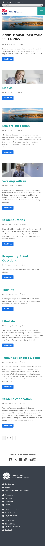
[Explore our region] (22, 115)
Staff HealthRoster (12, 527)
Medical (8, 88)
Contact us (19, 2)
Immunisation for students (21, 357)
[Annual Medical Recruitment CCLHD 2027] (22, 23)
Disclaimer (9, 498)
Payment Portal (11, 516)
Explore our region (16, 126)
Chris (21, 44)
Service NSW (10, 523)
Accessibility (10, 495)
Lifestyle (8, 321)
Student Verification (17, 399)
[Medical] (22, 77)
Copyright (9, 501)
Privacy (8, 505)
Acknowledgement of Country (17, 490)
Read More (8, 59)
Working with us (14, 181)
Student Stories (13, 220)
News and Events (12, 509)
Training (8, 289)
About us (10, 2)
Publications (10, 512)
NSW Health (10, 520)
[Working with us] (22, 170)
